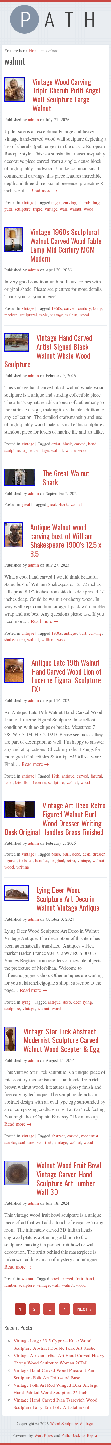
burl (66, 854)
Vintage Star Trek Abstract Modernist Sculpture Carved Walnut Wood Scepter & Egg (61, 1040)
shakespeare (14, 639)
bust (82, 633)
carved (70, 308)
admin (33, 119)
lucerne (39, 782)
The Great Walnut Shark (66, 477)
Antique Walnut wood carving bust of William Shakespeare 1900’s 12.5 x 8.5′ (65, 540)
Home (34, 50)
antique (28, 633)
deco (76, 854)
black (67, 444)
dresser (99, 854)
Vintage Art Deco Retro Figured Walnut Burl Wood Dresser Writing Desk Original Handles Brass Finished (54, 818)
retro (71, 860)
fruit (79, 1279)
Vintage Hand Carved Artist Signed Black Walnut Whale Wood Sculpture (48, 351)
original (57, 860)
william (48, 639)
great (26, 504)
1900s (56, 633)
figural (96, 776)
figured (10, 860)
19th (55, 776)
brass (55, 854)
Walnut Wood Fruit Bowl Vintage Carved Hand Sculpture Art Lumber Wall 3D (68, 1178)
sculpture (23, 209)
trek (48, 1142)
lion (27, 782)
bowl (55, 1279)
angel (56, 202)
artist (55, 444)
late (18, 782)
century (84, 308)
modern (11, 315)
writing (22, 867)
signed (28, 450)
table (43, 315)
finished (26, 860)
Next (84, 1309)
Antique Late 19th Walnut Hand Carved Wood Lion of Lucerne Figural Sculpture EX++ (66, 675)
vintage (28, 202)
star (40, 1142)
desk (86, 854)
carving (69, 202)
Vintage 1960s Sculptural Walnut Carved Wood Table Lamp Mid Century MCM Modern (65, 245)
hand (92, 444)
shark (63, 504)
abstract (58, 1136)
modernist (89, 1136)
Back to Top (82, 1435)
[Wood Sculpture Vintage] (55, 31)
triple (37, 209)
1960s (56, 308)
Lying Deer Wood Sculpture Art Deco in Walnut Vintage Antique (67, 898)
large (97, 202)
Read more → (43, 190)
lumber (10, 1285)
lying (26, 1002)
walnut (75, 209)
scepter (10, 1142)
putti (8, 209)
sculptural (28, 315)
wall (63, 209)
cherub (84, 202)
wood (88, 209)
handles (41, 860)
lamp (97, 308)
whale (70, 450)
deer (76, 1002)
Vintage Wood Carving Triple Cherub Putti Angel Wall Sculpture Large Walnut (66, 95)
